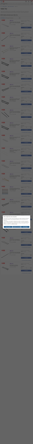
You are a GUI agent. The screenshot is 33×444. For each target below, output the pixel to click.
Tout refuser (25, 226)
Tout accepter (8, 226)
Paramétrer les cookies (17, 226)
